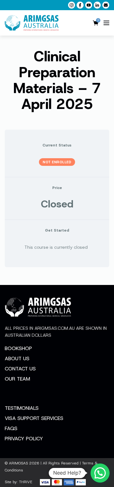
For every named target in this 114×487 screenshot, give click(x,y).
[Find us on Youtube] (88, 5)
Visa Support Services (34, 418)
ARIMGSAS (18, 463)
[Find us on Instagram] (71, 5)
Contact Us (20, 368)
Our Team (17, 378)
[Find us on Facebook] (80, 5)
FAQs (11, 428)
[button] (100, 473)
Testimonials (22, 408)
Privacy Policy (24, 438)
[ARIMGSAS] (32, 23)
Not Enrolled (57, 162)
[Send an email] (105, 5)
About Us (17, 358)
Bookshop (18, 348)
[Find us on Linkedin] (97, 5)
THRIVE (25, 481)
